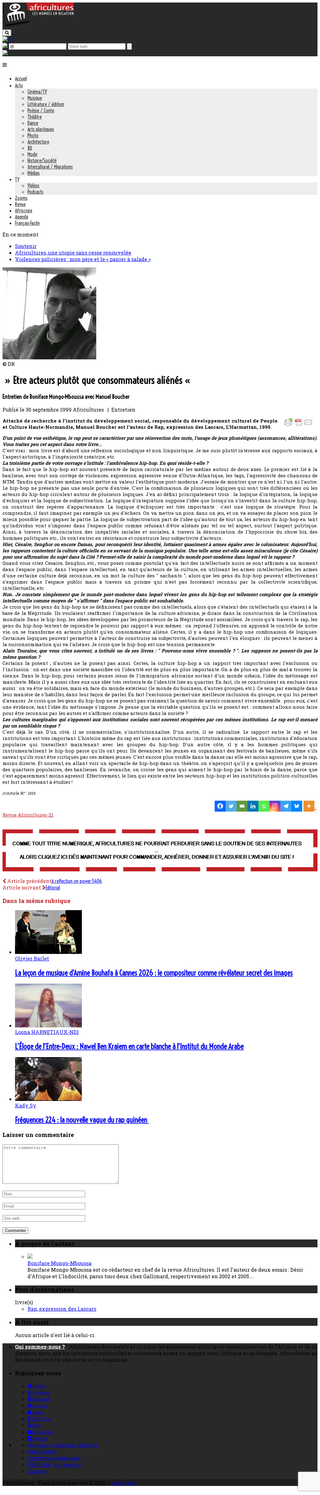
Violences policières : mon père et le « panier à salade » (83, 259)
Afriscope (23, 210)
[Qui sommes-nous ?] (5, 53)
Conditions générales (54, 1458)
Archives (123, 1482)
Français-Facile (27, 223)
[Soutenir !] (160, 851)
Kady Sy (25, 1105)
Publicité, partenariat (54, 1464)
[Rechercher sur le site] (6, 32)
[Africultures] (38, 25)
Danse (33, 123)
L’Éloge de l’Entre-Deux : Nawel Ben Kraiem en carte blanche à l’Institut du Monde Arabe (129, 1046)
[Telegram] (285, 806)
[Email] (242, 806)
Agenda (21, 217)
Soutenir (26, 246)
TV (17, 179)
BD (30, 148)
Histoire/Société (42, 160)
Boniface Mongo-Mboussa (60, 1263)
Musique (35, 98)
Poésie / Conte (41, 110)
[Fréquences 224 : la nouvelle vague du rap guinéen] (48, 1099)
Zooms (21, 198)
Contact (37, 1471)
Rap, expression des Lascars (62, 1308)
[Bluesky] (296, 806)
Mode (32, 154)
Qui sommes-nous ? (40, 1346)
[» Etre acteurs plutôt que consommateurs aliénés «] (49, 357)
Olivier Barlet (32, 958)
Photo (33, 135)
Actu (19, 85)
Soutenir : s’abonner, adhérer (63, 1445)
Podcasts (35, 192)
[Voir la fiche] (30, 1256)
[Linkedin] (253, 806)
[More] (310, 806)
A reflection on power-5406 (77, 881)
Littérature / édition (46, 104)
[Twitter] (231, 806)
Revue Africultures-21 (27, 815)
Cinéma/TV (37, 92)
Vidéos (33, 185)
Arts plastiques (41, 129)
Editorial (53, 887)
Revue (20, 204)
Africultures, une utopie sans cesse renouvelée (73, 252)
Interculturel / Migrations (50, 167)
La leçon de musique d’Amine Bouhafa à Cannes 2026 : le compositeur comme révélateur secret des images (154, 972)
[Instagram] (274, 806)
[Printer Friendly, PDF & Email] (299, 425)
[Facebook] (220, 806)
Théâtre (35, 117)
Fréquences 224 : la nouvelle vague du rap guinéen (82, 1119)
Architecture (38, 142)
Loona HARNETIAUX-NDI (47, 1032)
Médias (34, 173)
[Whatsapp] (263, 806)
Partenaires (42, 1451)
